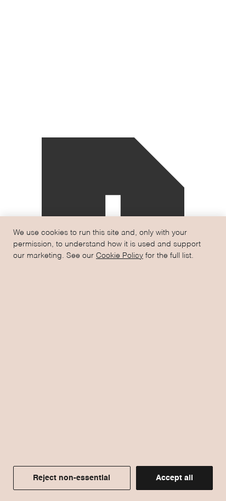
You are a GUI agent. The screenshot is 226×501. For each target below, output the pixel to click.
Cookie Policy (119, 256)
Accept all (174, 478)
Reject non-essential (71, 478)
